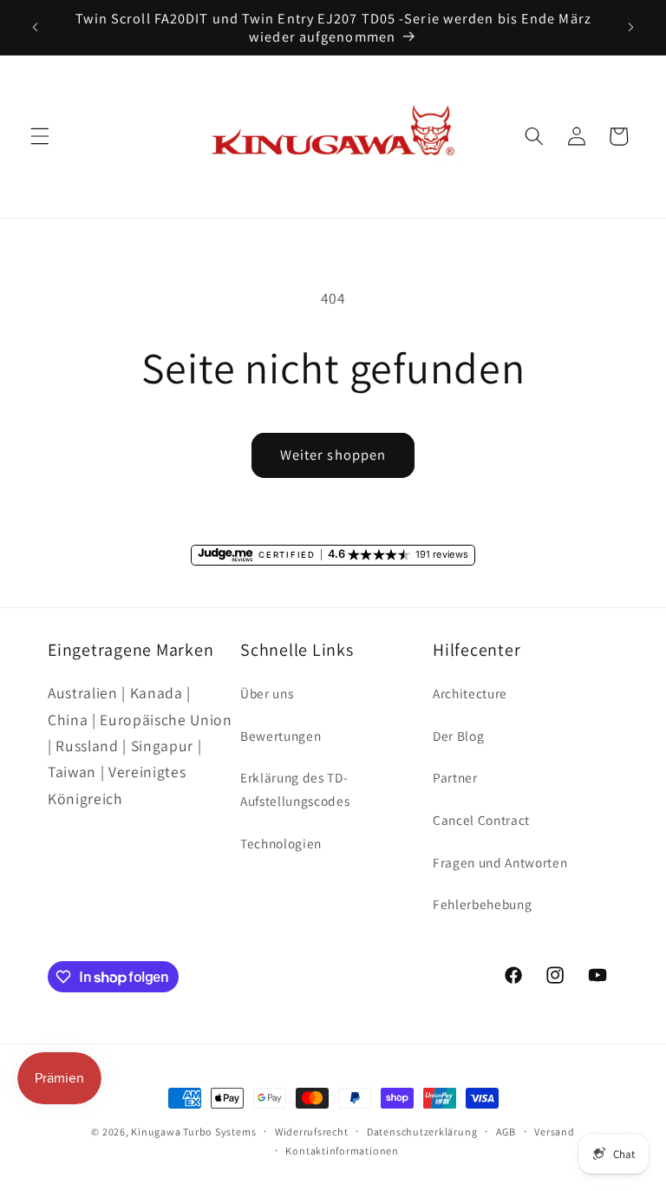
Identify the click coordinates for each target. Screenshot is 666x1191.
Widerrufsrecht (312, 1131)
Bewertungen (280, 735)
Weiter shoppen (333, 454)
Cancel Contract (481, 819)
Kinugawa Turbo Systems (193, 1131)
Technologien (281, 843)
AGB (506, 1131)
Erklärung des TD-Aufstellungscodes (294, 789)
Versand (554, 1131)
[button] (40, 136)
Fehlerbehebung (482, 904)
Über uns (266, 693)
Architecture (470, 693)
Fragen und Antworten (500, 862)
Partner (455, 777)
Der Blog (458, 735)
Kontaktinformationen (341, 1150)
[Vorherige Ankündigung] (35, 28)
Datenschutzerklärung (422, 1131)
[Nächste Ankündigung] (630, 28)
